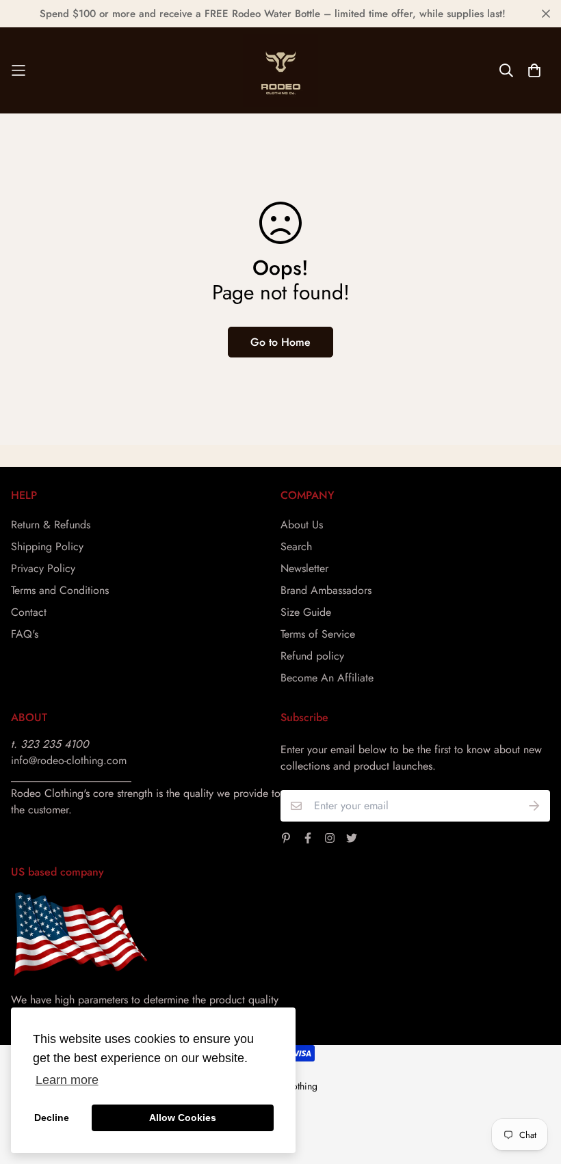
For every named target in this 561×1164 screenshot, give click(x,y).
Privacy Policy (43, 568)
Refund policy (312, 656)
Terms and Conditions (60, 590)
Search (296, 546)
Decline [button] (51, 1117)
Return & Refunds (50, 524)
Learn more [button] (67, 1080)
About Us (301, 524)
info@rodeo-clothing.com (69, 760)
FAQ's (24, 634)
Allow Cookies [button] (182, 1117)
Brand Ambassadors (325, 590)
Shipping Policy (47, 546)
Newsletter (304, 568)
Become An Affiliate (327, 678)
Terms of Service (317, 634)
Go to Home (280, 342)
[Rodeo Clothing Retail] (280, 70)
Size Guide (305, 612)
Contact (29, 612)
